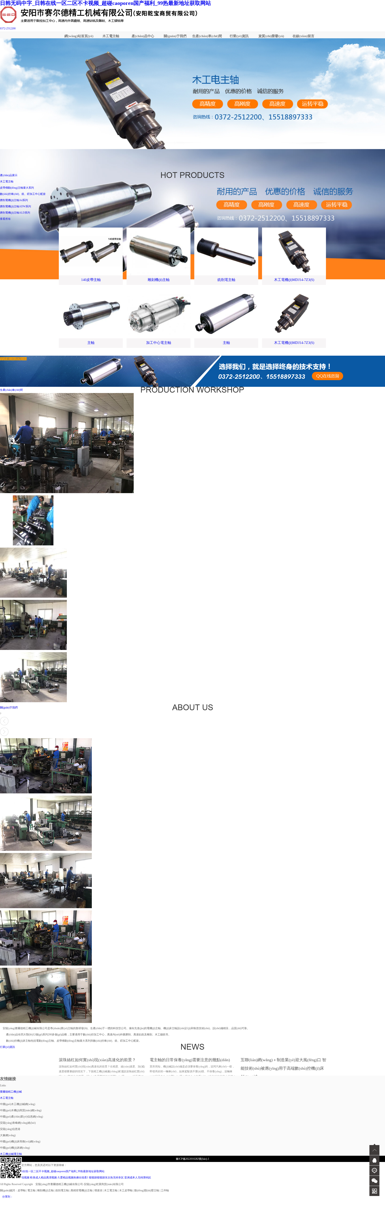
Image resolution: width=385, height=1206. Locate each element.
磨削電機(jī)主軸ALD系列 (15, 212)
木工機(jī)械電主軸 (11, 1154)
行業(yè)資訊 (239, 36)
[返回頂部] (374, 1149)
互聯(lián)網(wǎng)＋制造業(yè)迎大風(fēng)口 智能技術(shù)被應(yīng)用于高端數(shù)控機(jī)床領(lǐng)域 (283, 1068)
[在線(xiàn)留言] (374, 1171)
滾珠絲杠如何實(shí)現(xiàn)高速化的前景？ (97, 1060)
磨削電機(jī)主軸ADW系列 (15, 206)
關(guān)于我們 (175, 36)
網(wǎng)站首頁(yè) (78, 36)
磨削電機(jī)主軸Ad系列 (14, 200)
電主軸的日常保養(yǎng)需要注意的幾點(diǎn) (190, 1060)
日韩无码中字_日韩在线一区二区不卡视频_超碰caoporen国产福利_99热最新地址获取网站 (105, 3)
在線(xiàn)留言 (303, 36)
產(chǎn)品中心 (143, 36)
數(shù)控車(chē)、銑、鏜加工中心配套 (23, 194)
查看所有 (5, 218)
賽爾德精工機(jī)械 (11, 1091)
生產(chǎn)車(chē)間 (207, 36)
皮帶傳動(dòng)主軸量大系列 (17, 187)
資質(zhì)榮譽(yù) (271, 36)
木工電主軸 (110, 36)
